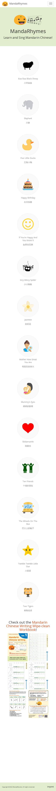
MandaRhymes (18, 3)
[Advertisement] (28, 750)
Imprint (50, 786)
